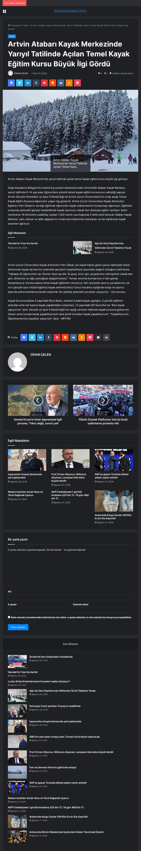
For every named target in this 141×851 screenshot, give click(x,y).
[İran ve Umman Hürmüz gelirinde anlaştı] (17, 772)
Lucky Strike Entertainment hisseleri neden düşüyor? (39, 681)
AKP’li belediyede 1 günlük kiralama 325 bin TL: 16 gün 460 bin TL (70, 495)
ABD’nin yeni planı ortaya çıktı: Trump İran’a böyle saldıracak (64, 736)
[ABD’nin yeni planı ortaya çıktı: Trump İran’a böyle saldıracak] (17, 741)
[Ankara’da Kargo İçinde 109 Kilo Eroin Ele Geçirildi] (114, 501)
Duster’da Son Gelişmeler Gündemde (51, 656)
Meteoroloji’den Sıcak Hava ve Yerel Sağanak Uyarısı (38, 798)
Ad (10, 591)
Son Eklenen (70, 644)
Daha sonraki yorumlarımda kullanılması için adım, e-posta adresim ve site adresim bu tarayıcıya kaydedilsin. (71, 617)
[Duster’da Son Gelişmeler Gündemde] (17, 661)
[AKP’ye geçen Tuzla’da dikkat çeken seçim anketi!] (114, 460)
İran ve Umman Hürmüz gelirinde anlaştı (52, 767)
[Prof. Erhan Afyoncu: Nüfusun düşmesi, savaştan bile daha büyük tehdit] (70, 460)
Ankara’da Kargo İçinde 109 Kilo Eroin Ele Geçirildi (58, 816)
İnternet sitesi (80, 604)
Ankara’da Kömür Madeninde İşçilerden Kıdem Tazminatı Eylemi (66, 831)
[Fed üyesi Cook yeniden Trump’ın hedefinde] (17, 710)
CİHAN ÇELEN (21, 73)
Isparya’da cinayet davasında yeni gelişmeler (55, 721)
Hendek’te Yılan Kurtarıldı (23, 243)
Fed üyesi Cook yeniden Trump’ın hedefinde (54, 706)
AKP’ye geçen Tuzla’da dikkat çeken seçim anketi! (58, 782)
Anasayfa (15, 25)
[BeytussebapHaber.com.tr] (70, 11)
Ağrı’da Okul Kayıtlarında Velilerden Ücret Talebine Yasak (62, 690)
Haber (25, 25)
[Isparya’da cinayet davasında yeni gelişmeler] (27, 460)
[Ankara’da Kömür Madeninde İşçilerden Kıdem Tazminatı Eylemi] (17, 836)
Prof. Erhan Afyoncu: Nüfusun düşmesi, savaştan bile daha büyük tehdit (68, 477)
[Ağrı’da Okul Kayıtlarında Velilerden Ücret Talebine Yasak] (82, 247)
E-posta (13, 604)
